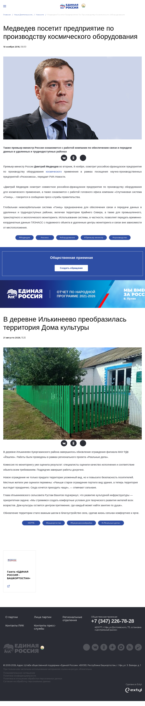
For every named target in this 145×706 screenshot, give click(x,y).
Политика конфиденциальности (19, 676)
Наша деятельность (23, 15)
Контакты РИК (14, 625)
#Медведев (24, 237)
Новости (40, 15)
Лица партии (42, 617)
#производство (120, 237)
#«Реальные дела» (111, 523)
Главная (7, 15)
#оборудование (67, 237)
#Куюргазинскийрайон (81, 523)
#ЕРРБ (31, 523)
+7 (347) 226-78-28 (112, 621)
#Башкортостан (53, 523)
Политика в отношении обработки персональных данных (32, 678)
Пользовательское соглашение (19, 673)
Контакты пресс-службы (45, 627)
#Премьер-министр (93, 237)
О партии (11, 617)
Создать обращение (71, 268)
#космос (45, 237)
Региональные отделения (72, 619)
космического (54, 171)
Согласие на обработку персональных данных (26, 681)
